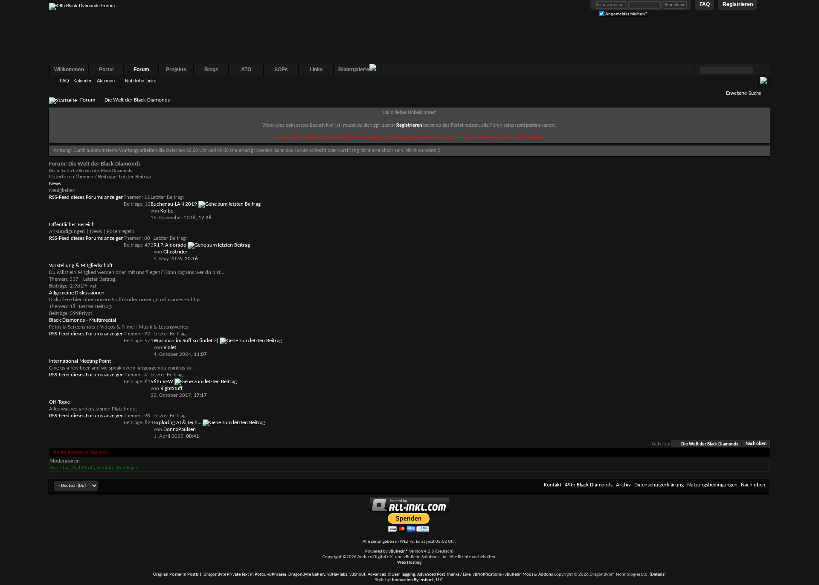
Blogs (211, 70)
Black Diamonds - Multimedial (82, 320)
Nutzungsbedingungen (712, 485)
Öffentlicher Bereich (72, 224)
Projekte (176, 70)
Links (316, 70)
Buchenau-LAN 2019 (174, 204)
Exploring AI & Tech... (177, 422)
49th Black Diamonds (589, 485)
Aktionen (106, 80)
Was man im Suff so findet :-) (186, 340)
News (55, 183)
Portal (106, 70)
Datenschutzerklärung (659, 485)
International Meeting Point (80, 361)
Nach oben (756, 444)
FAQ (64, 80)
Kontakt (552, 485)
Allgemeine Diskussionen (77, 293)
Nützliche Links (141, 80)
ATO (246, 70)
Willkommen (69, 70)
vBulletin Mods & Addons (529, 574)
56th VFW (162, 381)
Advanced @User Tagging (391, 574)
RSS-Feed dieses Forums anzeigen (86, 197)
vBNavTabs (337, 574)
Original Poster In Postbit (177, 574)
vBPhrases (276, 574)
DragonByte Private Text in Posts (234, 574)
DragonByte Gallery (306, 574)
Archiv (623, 485)
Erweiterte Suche (743, 93)
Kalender (82, 80)
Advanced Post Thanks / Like (443, 574)
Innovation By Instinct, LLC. (418, 580)
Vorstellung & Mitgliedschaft (81, 265)
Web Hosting (409, 562)
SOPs (281, 70)
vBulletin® (398, 551)
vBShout (357, 574)
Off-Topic (59, 402)
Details (657, 574)
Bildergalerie (353, 70)
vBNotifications (487, 574)
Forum (141, 70)
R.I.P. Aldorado (170, 245)
